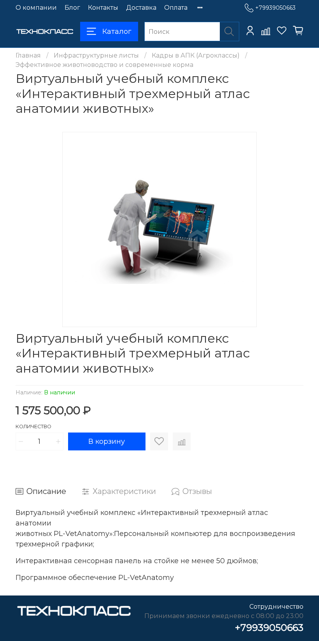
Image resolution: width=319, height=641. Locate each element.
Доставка (141, 7)
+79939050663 (275, 7)
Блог (72, 7)
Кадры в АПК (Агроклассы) (196, 55)
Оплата (176, 7)
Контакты (103, 7)
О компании (36, 7)
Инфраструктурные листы (96, 55)
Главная (28, 55)
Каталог (116, 31)
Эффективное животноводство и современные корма (104, 64)
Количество (33, 426)
